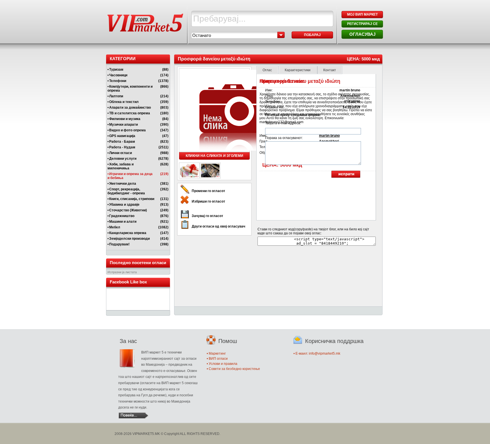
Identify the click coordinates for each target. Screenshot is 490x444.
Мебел (114, 227)
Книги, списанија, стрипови (131, 199)
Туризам (116, 69)
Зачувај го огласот (207, 216)
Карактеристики (298, 70)
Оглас (267, 70)
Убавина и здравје (124, 205)
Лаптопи (116, 96)
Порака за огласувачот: (284, 138)
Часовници (118, 75)
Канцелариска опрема (127, 233)
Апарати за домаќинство (130, 108)
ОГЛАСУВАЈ (362, 34)
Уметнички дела (122, 184)
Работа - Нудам (122, 147)
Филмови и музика (124, 119)
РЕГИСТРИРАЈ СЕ (362, 24)
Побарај (312, 35)
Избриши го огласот (208, 201)
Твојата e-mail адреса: (283, 123)
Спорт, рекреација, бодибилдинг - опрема (126, 191)
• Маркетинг (216, 353)
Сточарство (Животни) (128, 210)
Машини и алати (122, 222)
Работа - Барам (122, 142)
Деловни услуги (122, 159)
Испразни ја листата (122, 272)
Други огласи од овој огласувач (218, 226)
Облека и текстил (124, 102)
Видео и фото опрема (127, 130)
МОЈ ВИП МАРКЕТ (362, 14)
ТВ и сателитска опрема (129, 113)
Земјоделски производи (129, 239)
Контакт (329, 70)
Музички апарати (123, 125)
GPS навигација (122, 136)
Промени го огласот (208, 191)
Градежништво (121, 216)
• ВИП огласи (217, 359)
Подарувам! (119, 244)
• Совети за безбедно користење (233, 369)
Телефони (117, 81)
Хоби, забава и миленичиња (120, 166)
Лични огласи (120, 153)
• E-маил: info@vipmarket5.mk (316, 353)
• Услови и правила (222, 364)
